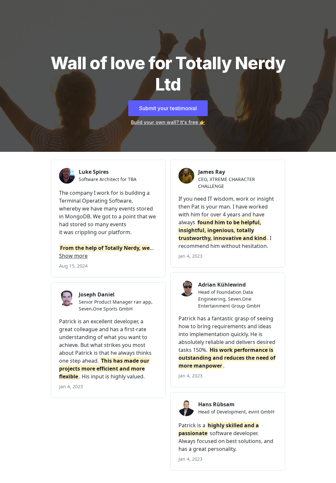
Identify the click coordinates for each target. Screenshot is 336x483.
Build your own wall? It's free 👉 (168, 122)
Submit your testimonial (168, 108)
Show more (73, 255)
